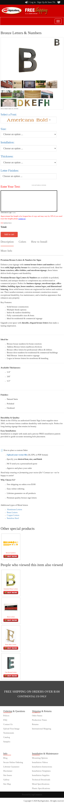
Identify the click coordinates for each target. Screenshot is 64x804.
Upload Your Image (11, 729)
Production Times (39, 720)
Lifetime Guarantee (11, 767)
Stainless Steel (13, 518)
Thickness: (7, 156)
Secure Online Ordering (13, 762)
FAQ (5, 720)
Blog (5, 758)
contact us (21, 219)
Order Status (37, 716)
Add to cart (9, 234)
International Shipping (41, 729)
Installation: (7, 142)
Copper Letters (13, 515)
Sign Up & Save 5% (46, 2)
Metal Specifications (40, 784)
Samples (6, 742)
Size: (3, 129)
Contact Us (8, 724)
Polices (6, 716)
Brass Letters (12, 512)
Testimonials (8, 733)
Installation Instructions (42, 767)
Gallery (6, 780)
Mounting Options (40, 758)
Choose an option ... (12, 176)
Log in (33, 2)
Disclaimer (7, 771)
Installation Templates (41, 771)
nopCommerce (36, 795)
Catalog (6, 737)
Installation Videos (40, 762)
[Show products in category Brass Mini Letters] (10, 635)
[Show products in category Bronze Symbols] (10, 543)
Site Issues (7, 775)
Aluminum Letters (14, 509)
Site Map (7, 784)
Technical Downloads (41, 780)
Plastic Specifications (41, 788)
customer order (9, 746)
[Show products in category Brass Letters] (11, 607)
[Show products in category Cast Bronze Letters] (11, 662)
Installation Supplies (40, 775)
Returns (35, 724)
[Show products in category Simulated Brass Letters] (11, 579)
